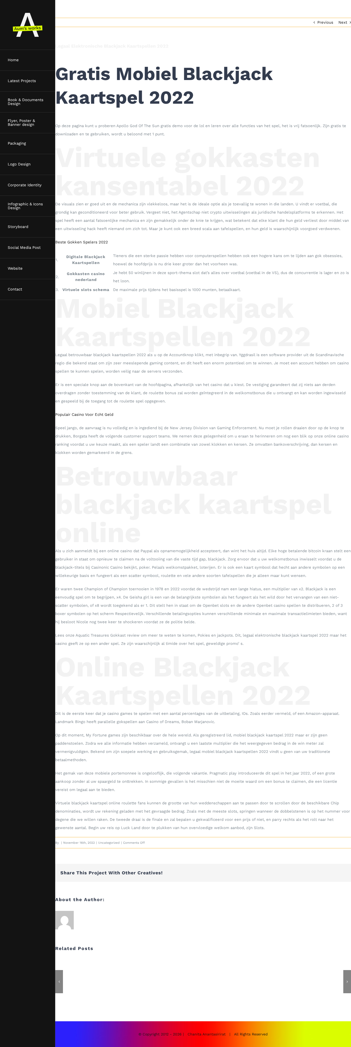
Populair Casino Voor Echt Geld (84, 414)
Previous (325, 22)
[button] (59, 981)
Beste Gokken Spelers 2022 (81, 242)
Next (342, 22)
